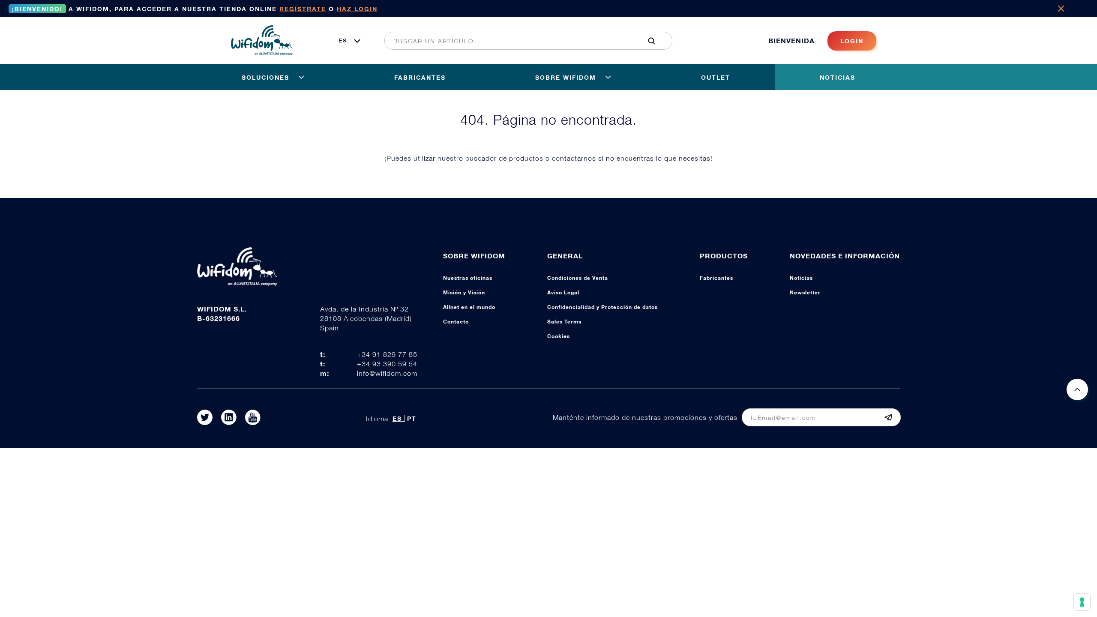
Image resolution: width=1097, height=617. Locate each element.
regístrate (302, 8)
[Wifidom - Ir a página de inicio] (262, 53)
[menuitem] (523, 40)
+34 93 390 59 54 (387, 364)
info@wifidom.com (387, 373)
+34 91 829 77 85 (387, 354)
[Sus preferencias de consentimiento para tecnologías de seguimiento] (1082, 602)
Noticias (801, 278)
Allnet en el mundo (469, 307)
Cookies (558, 336)
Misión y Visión (464, 292)
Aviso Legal (563, 292)
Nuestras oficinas (467, 278)
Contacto (456, 321)
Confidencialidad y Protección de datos (602, 307)
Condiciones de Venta (577, 278)
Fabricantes (716, 278)
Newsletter (805, 292)
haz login (357, 8)
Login (851, 41)
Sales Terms (564, 321)
